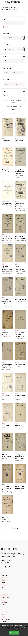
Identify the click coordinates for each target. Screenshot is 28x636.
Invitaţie (3, 614)
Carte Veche (5, 168)
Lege (3, 616)
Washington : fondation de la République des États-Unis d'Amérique (19, 458)
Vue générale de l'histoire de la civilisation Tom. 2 (7, 365)
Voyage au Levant (7, 170)
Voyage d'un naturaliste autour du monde (20, 171)
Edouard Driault (19, 338)
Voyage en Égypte (20, 299)
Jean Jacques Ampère (20, 301)
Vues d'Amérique (20, 364)
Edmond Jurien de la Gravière (9, 240)
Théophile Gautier (6, 336)
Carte (3, 138)
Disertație (4, 599)
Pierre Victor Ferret (7, 271)
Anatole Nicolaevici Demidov (9, 207)
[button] (2, 2)
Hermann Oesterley (7, 492)
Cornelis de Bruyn (6, 171)
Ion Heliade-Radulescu (20, 144)
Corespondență (5, 597)
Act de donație (5, 577)
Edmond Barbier (19, 177)
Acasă (2, 9)
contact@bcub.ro (5, 560)
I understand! (14, 633)
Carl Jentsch (18, 429)
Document (4, 602)
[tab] (12, 112)
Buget (3, 585)
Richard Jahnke (6, 521)
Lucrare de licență (6, 619)
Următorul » (14, 528)
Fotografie (4, 612)
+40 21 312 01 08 (5, 562)
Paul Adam (17, 366)
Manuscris (4, 621)
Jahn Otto (4, 399)
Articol (3, 582)
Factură (3, 604)
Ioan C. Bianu (5, 458)
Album (3, 580)
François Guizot (19, 460)
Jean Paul (4, 144)
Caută (5, 26)
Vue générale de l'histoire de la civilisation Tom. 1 (20, 334)
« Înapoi (5, 528)
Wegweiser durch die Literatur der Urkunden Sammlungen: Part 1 (20, 490)
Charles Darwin (19, 175)
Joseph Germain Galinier (8, 273)
